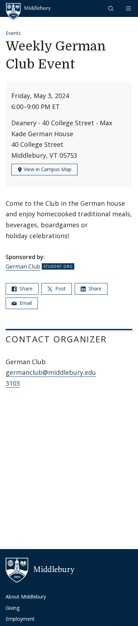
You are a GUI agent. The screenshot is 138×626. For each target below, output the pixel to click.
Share (25, 288)
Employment (20, 618)
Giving (12, 607)
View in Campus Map (46, 169)
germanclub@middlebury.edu (51, 372)
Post (60, 288)
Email (25, 303)
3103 (13, 383)
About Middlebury (26, 596)
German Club (23, 266)
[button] (111, 8)
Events (13, 33)
